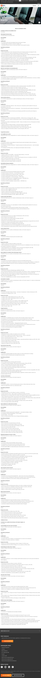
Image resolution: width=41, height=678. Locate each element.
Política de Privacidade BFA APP (7, 659)
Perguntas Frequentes (5, 647)
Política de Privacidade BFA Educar (8, 657)
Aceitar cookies (6, 675)
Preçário (3, 654)
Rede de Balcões (5, 651)
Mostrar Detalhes (18, 675)
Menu (35, 5)
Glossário (3, 649)
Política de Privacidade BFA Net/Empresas (9, 660)
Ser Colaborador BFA (5, 652)
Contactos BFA (4, 655)
